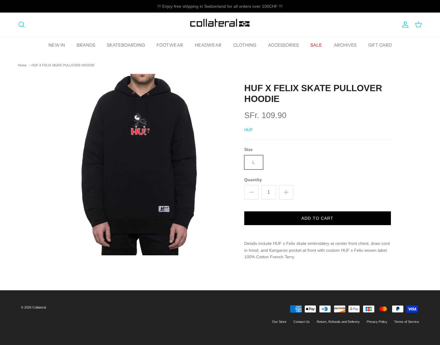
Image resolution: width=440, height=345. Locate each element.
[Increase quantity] (286, 192)
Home (22, 65)
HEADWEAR (208, 45)
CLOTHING (244, 45)
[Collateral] (220, 24)
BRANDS (86, 45)
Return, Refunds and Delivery (338, 321)
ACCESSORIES (283, 45)
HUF (248, 129)
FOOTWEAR (170, 45)
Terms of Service (406, 321)
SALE (316, 45)
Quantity (253, 179)
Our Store (279, 321)
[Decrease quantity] (251, 192)
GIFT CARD (380, 45)
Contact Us (301, 321)
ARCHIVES (345, 45)
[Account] (404, 24)
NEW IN (56, 45)
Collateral (39, 307)
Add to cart (317, 218)
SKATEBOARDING (126, 45)
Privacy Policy (377, 321)
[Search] (21, 24)
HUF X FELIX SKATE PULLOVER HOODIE (63, 65)
